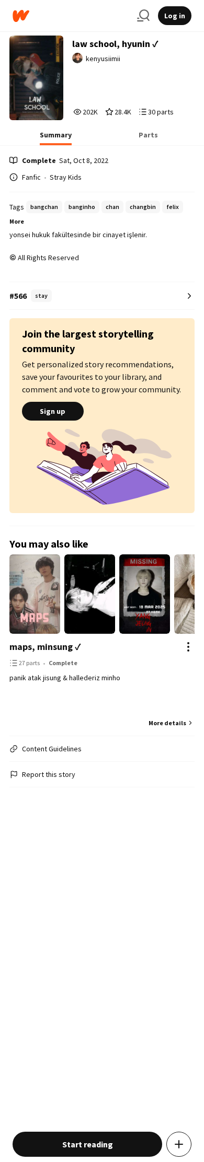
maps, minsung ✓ (45, 647)
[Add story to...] (178, 1144)
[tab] (56, 138)
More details (167, 723)
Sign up (52, 411)
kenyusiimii (103, 58)
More (16, 221)
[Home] (71, 15)
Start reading (87, 1144)
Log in (174, 15)
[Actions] (188, 647)
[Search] (143, 15)
